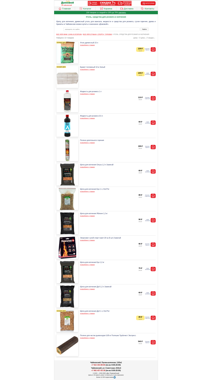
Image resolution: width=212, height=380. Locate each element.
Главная (66, 8)
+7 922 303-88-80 (98, 365)
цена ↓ (143, 38)
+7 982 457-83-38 (98, 370)
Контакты (149, 8)
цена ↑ (136, 38)
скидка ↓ (151, 38)
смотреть (122, 12)
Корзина (108, 8)
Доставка (128, 8)
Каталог (87, 8)
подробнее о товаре (87, 45)
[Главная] (67, 2)
